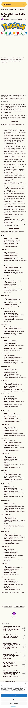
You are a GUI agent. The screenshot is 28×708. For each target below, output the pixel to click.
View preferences (14, 703)
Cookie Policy (13, 706)
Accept (14, 695)
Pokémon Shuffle (8, 606)
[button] (26, 683)
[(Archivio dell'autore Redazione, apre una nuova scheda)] (14, 614)
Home (2, 9)
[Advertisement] (14, 46)
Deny (14, 699)
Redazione (6, 19)
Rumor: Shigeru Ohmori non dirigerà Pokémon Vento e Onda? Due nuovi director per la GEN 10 (11, 628)
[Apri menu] (24, 4)
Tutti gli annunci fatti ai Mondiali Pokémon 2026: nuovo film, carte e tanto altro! (10, 664)
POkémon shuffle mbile (19, 606)
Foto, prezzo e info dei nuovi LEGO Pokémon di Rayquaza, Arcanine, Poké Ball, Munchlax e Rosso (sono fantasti (11, 655)
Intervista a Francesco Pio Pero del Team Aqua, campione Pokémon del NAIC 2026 (10, 637)
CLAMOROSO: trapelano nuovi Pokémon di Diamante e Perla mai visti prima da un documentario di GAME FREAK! (11, 645)
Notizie (7, 9)
